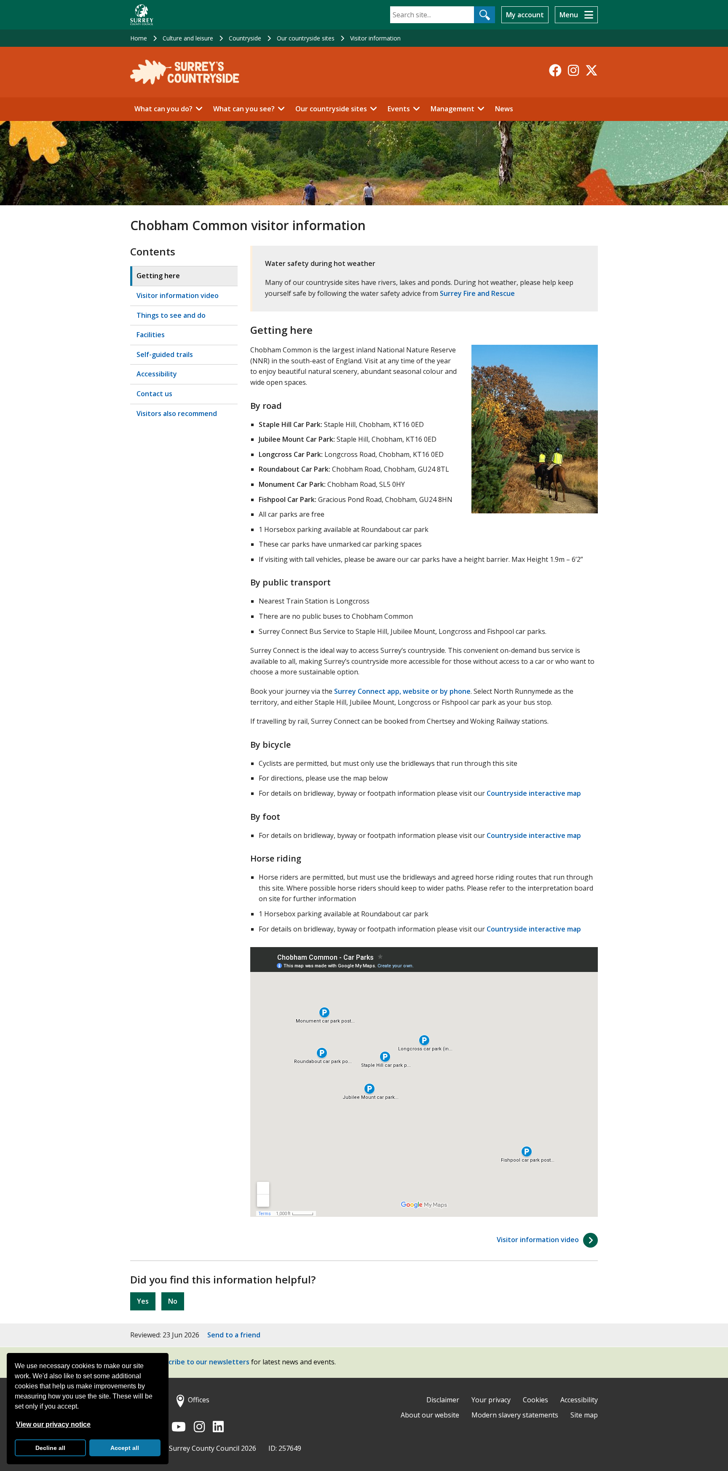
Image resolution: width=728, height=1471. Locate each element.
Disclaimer (442, 1399)
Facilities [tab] (150, 334)
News (504, 108)
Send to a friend (233, 1334)
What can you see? (244, 108)
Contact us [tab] (154, 393)
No (172, 1301)
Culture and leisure (188, 38)
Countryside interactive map (534, 793)
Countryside (245, 38)
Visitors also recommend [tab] (176, 413)
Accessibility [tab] (156, 373)
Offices (198, 1399)
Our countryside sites (306, 38)
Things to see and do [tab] (171, 315)
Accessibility (579, 1399)
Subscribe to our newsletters (201, 1362)
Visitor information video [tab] (177, 295)
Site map (584, 1415)
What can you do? (163, 108)
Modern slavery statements (514, 1415)
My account (525, 14)
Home (138, 38)
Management (452, 108)
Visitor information (375, 38)
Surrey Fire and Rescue (477, 293)
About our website (430, 1415)
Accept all (124, 1447)
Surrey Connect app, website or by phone (401, 691)
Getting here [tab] (158, 275)
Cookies (535, 1399)
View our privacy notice (53, 1424)
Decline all (50, 1447)
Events (399, 108)
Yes (143, 1301)
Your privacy (491, 1399)
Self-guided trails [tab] (164, 354)
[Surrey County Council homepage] (141, 14)
